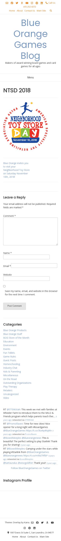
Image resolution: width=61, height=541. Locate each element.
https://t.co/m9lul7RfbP (35, 455)
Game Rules (9, 356)
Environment (10, 345)
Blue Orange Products (15, 330)
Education (8, 341)
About (20, 10)
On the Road (10, 379)
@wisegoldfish (25, 462)
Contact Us (29, 10)
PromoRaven (31, 434)
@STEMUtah (13, 409)
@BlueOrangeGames (14, 430)
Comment (9, 215)
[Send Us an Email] (6, 3)
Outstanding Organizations (17, 382)
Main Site (41, 10)
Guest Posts (9, 360)
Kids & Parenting (12, 371)
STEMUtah (29, 420)
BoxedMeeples (26, 459)
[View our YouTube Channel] (27, 3)
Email (7, 266)
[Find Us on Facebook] (12, 3)
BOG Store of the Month (16, 337)
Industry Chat (10, 367)
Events (6, 349)
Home (12, 10)
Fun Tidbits (9, 352)
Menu (30, 77)
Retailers (7, 390)
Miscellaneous (10, 375)
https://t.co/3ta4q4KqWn (39, 430)
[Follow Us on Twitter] (17, 3)
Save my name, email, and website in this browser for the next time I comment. (31, 292)
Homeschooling (11, 364)
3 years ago (25, 445)
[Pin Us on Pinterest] (36, 3)
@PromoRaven (15, 423)
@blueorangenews (31, 437)
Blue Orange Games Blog (31, 39)
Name (7, 252)
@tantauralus (10, 462)
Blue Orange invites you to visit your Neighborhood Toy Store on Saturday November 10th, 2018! (16, 170)
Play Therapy (10, 386)
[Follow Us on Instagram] (32, 3)
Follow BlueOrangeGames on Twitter (30, 468)
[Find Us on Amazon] (21, 3)
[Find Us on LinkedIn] (41, 3)
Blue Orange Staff (12, 334)
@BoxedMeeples (12, 437)
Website (7, 274)
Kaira (26, 522)
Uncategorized (11, 394)
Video (6, 397)
